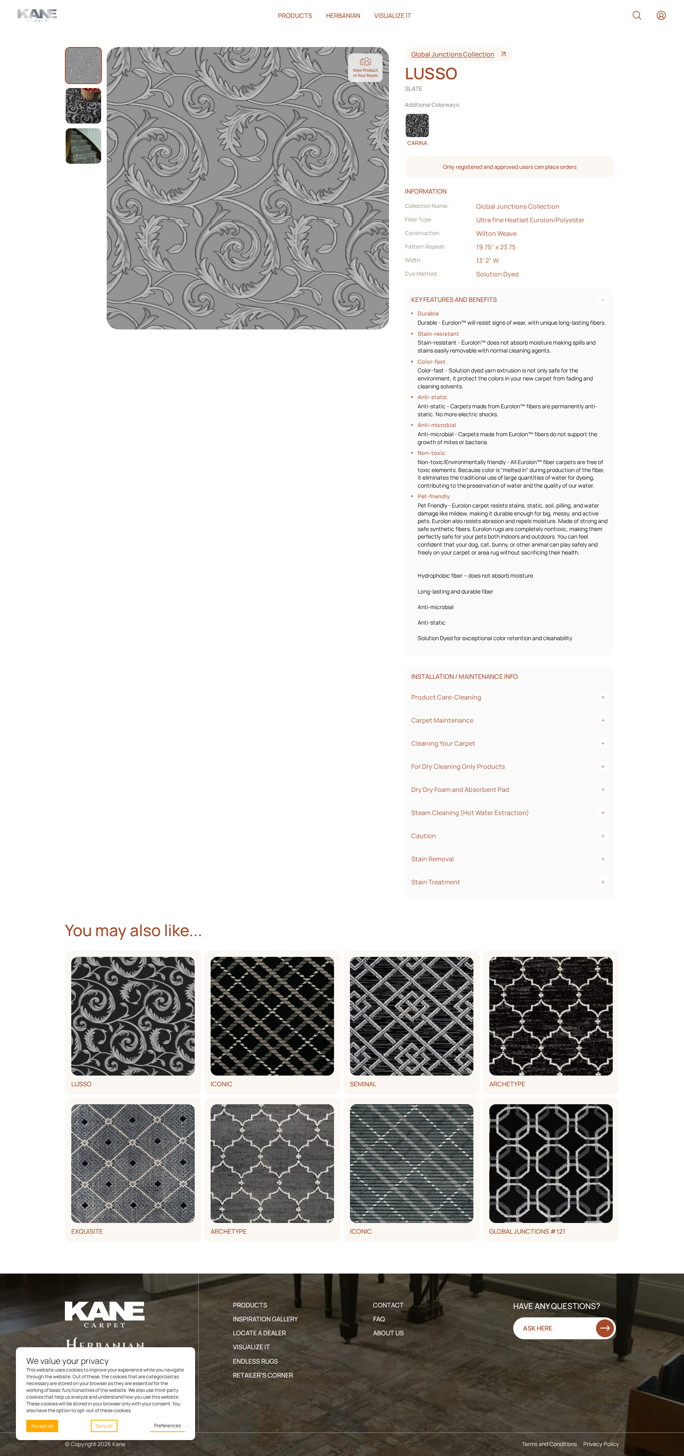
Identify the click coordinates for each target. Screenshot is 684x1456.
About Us (388, 1333)
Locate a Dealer (259, 1333)
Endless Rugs (255, 1361)
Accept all (42, 1426)
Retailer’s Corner (263, 1375)
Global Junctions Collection (452, 54)
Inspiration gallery (265, 1319)
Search (637, 15)
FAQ (379, 1319)
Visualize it (392, 15)
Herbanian (343, 15)
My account (661, 15)
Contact (388, 1305)
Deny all (104, 1426)
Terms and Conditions (549, 1444)
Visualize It (251, 1346)
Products (295, 15)
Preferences (167, 1425)
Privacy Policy (601, 1444)
